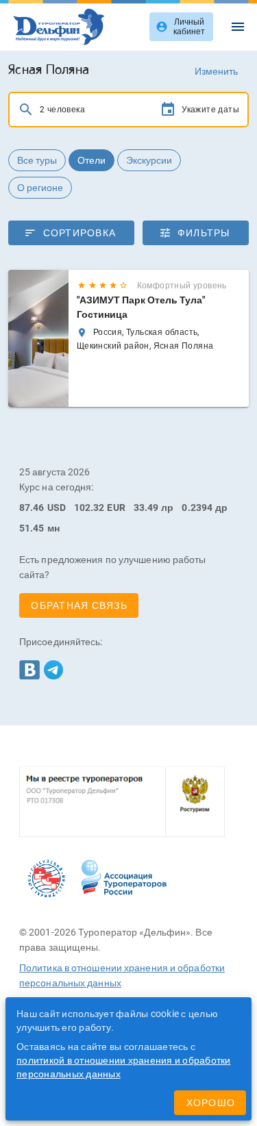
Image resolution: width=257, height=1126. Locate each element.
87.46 (32, 507)
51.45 (32, 528)
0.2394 (197, 507)
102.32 (89, 507)
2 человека (62, 109)
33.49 (146, 507)
